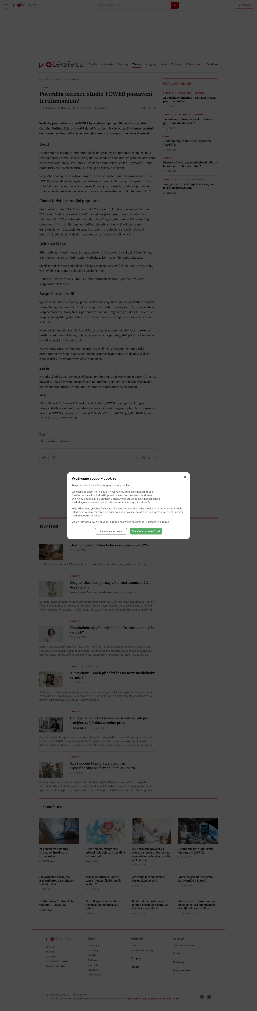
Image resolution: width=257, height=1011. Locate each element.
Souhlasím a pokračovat (146, 531)
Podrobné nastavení (111, 531)
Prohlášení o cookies (157, 521)
